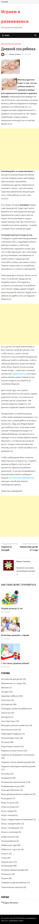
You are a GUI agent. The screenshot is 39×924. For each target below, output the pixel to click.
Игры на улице (8, 806)
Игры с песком (8, 815)
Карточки (5, 712)
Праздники (6, 778)
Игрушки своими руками (12, 870)
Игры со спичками (9, 832)
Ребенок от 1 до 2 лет (11, 849)
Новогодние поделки (11, 733)
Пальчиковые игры (10, 738)
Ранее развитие (8, 841)
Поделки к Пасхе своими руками (16, 762)
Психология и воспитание (11, 44)
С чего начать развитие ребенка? (15, 663)
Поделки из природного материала (17, 754)
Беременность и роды (11, 683)
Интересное (7, 704)
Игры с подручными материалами (17, 819)
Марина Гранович (15, 54)
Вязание (5, 687)
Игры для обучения (10, 790)
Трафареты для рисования (13, 882)
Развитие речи (8, 836)
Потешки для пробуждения (21, 477)
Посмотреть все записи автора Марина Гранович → (25, 571)
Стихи (4, 857)
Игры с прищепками (10, 823)
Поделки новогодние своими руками (18, 766)
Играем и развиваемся (27, 918)
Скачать (5, 853)
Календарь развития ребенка (15, 708)
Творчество (6, 862)
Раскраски (6, 874)
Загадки (5, 691)
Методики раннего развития (14, 725)
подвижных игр (19, 374)
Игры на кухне (8, 802)
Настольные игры (9, 729)
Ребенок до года (8, 845)
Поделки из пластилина (12, 750)
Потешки (5, 773)
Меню (7, 35)
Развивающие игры (10, 786)
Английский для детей (11, 679)
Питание (5, 742)
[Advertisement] (19, 149)
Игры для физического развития (16, 794)
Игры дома (6, 798)
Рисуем (4, 878)
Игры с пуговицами (10, 827)
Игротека (5, 700)
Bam (21, 921)
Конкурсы (5, 717)
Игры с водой (7, 811)
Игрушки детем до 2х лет (12, 608)
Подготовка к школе (10, 746)
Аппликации (7, 865)
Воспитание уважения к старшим (15, 635)
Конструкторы (8, 721)
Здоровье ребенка (10, 696)
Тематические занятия (11, 887)
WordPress (14, 921)
